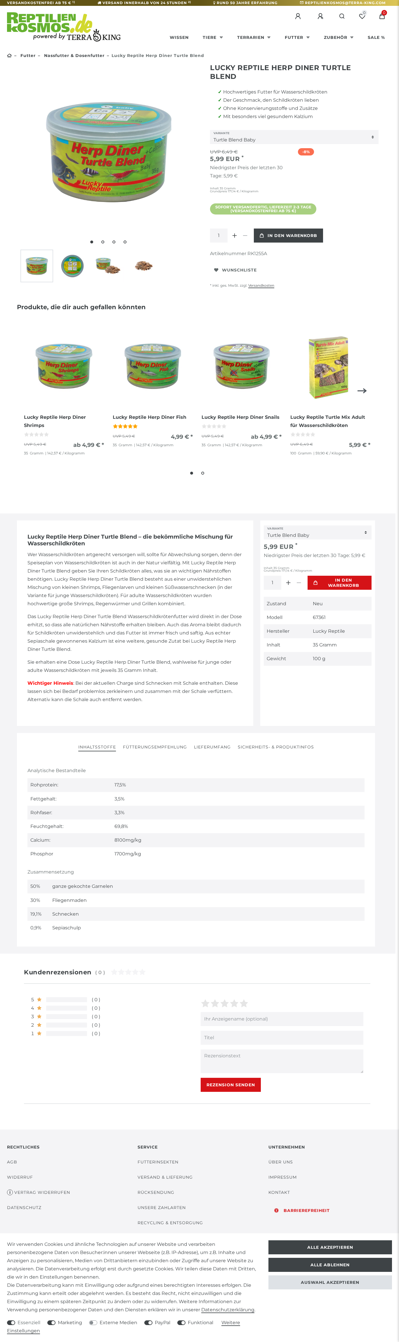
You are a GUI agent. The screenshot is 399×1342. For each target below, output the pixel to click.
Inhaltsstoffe (97, 747)
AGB (12, 1162)
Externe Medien (118, 1322)
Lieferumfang (212, 747)
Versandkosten (261, 285)
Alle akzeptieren (330, 1247)
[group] (64, 366)
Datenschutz (24, 1207)
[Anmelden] (299, 16)
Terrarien (251, 37)
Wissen (179, 37)
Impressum (282, 1177)
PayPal (162, 1322)
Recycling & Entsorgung (170, 1222)
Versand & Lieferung (165, 1177)
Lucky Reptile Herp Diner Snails (241, 417)
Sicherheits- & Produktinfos (276, 747)
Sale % (376, 37)
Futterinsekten (158, 1162)
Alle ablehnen (330, 1264)
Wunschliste (239, 270)
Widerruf (20, 1177)
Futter (295, 37)
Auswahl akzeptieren (330, 1282)
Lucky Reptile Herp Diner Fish (149, 417)
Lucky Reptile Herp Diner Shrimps (55, 421)
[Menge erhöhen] (234, 236)
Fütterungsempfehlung (155, 747)
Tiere (210, 37)
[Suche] (342, 16)
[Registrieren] (321, 16)
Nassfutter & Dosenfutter (74, 55)
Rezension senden (231, 1084)
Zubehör (336, 37)
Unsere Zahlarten (162, 1207)
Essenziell (29, 1322)
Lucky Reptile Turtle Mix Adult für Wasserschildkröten (327, 421)
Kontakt (279, 1192)
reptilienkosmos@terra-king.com (345, 3)
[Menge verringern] (245, 236)
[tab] (97, 747)
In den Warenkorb (292, 235)
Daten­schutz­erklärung (227, 1309)
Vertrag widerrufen (42, 1192)
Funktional (200, 1322)
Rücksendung (156, 1192)
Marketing (70, 1322)
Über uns (280, 1162)
